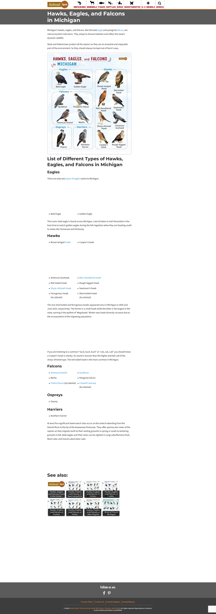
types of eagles (73, 178)
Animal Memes (128, 602)
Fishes (101, 7)
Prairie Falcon (57, 383)
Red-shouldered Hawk (90, 277)
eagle (100, 30)
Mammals (92, 7)
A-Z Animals (148, 7)
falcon (120, 30)
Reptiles (111, 7)
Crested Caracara (87, 383)
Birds (120, 7)
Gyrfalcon (84, 372)
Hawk (68, 242)
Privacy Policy (87, 602)
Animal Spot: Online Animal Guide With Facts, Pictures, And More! (94, 608)
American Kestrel (59, 372)
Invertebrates (132, 7)
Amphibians (80, 7)
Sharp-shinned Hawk (61, 288)
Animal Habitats (113, 602)
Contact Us (99, 602)
